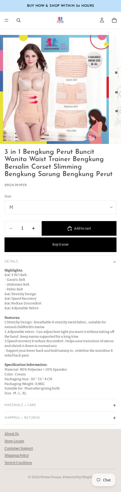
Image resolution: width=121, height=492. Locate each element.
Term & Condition (18, 463)
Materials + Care (20, 405)
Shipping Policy (17, 456)
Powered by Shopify (78, 477)
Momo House (50, 477)
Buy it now (60, 244)
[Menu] (6, 20)
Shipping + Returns (22, 418)
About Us (12, 434)
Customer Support (19, 448)
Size (8, 196)
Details (11, 261)
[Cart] (114, 20)
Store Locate (14, 441)
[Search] (18, 20)
